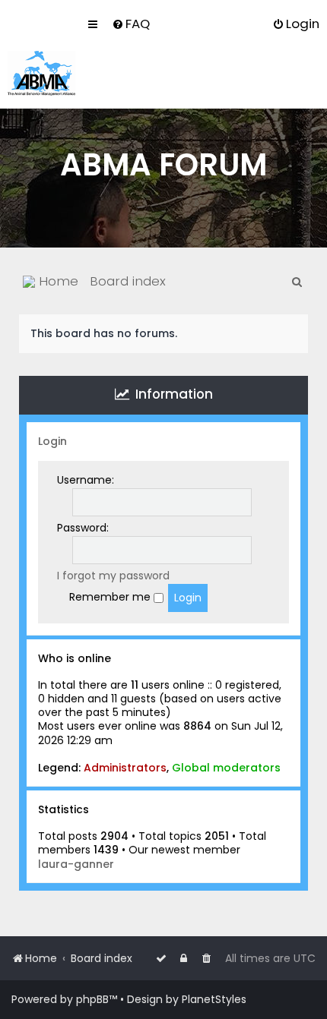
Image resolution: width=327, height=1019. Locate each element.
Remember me (111, 596)
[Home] (41, 73)
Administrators (125, 768)
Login (52, 441)
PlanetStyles (214, 999)
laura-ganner (76, 864)
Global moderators (226, 768)
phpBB (92, 999)
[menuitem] (131, 23)
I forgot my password (113, 575)
